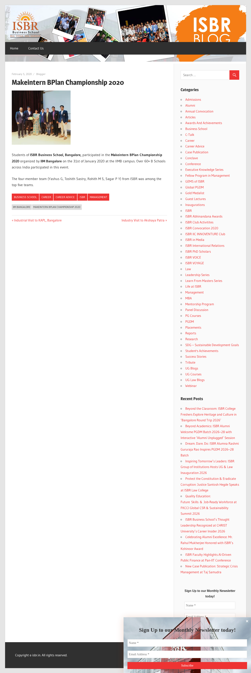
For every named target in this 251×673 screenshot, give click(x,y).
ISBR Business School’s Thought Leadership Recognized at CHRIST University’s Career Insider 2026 (205, 525)
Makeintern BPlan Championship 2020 (56, 206)
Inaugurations (195, 205)
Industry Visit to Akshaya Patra (143, 220)
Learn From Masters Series (203, 281)
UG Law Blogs (195, 380)
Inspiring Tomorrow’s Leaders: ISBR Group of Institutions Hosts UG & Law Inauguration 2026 (207, 467)
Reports (190, 333)
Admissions (193, 99)
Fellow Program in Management (207, 175)
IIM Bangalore (21, 206)
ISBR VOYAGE (194, 263)
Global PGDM (194, 187)
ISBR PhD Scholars (198, 251)
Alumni (190, 105)
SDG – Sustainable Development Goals (212, 345)
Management (98, 197)
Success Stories (195, 356)
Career (46, 197)
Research (191, 339)
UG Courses (193, 374)
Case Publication (196, 152)
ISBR (82, 197)
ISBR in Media (194, 240)
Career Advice (65, 197)
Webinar (191, 386)
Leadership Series (197, 275)
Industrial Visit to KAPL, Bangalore (38, 220)
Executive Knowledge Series (204, 169)
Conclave (191, 158)
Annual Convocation (199, 111)
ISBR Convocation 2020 (201, 228)
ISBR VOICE (193, 257)
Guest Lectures (195, 199)
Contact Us (36, 48)
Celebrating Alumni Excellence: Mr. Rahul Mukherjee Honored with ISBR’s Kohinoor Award (207, 543)
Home (14, 48)
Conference (193, 164)
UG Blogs (191, 368)
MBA (188, 298)
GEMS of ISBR (194, 181)
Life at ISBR (193, 286)
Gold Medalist (194, 193)
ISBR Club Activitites (199, 222)
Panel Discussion (196, 310)
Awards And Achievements (203, 123)
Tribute (190, 362)
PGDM (189, 321)
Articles (190, 117)
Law (188, 269)
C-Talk (189, 135)
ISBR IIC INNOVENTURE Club (205, 234)
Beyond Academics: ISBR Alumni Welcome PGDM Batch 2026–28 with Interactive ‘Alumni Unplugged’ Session (208, 432)
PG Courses (193, 316)
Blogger (40, 74)
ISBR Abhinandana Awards (203, 216)
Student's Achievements (201, 351)
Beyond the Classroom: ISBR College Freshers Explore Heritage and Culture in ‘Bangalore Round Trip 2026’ (208, 414)
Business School (25, 197)
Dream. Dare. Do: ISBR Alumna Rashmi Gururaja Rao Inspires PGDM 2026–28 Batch (210, 449)
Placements (193, 327)
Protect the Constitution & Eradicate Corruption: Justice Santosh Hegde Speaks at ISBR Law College (210, 484)
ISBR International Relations (204, 245)
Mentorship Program (199, 304)
